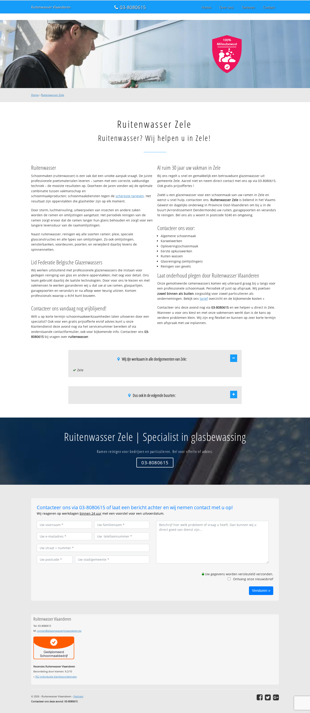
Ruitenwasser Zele (52, 95)
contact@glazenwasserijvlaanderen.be (59, 630)
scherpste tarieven (130, 196)
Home (35, 95)
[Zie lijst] (233, 358)
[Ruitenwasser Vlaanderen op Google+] (276, 697)
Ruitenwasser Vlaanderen (51, 7)
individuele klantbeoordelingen (56, 676)
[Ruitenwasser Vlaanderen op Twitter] (268, 697)
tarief (204, 298)
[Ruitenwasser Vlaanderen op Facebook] (260, 697)
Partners (78, 696)
